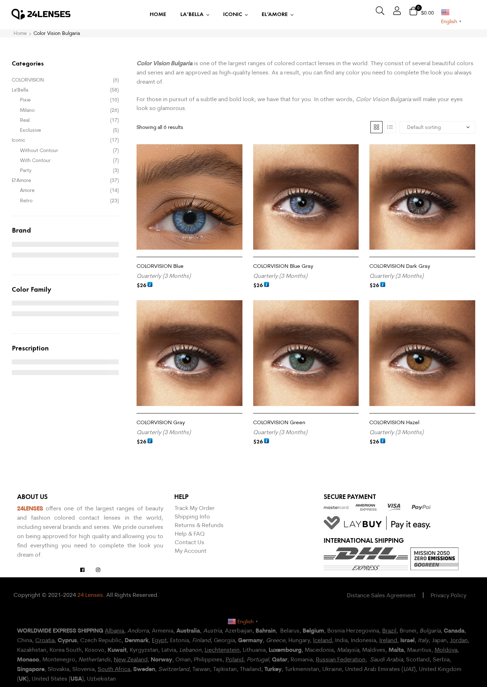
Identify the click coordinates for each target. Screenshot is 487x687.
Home (20, 33)
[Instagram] (98, 569)
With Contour (35, 160)
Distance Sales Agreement (381, 595)
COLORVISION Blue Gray (283, 265)
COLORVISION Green (279, 422)
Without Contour (39, 150)
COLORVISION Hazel (394, 422)
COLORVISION (28, 80)
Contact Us (189, 542)
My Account (190, 550)
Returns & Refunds (199, 525)
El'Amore (21, 180)
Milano (27, 110)
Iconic (18, 140)
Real (25, 120)
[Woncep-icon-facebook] (82, 569)
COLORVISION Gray (161, 422)
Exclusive (30, 130)
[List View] (390, 127)
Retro (26, 200)
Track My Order (195, 507)
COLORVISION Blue (160, 265)
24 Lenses (90, 594)
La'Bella (20, 90)
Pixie (25, 100)
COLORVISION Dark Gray (399, 265)
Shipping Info (192, 516)
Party (25, 170)
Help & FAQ (190, 533)
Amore (27, 190)
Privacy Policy (448, 595)
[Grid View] (376, 127)
